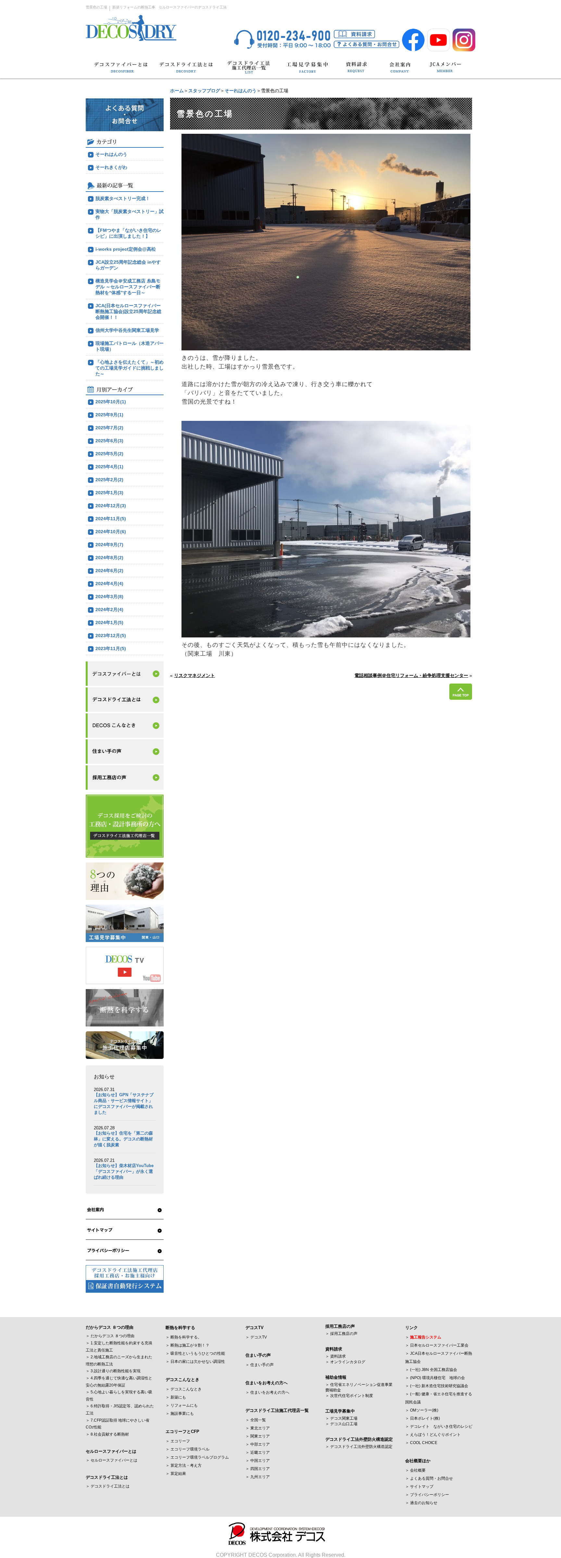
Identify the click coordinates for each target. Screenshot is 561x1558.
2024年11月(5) (110, 518)
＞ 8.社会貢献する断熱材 (107, 1434)
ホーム (177, 90)
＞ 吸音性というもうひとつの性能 (195, 1353)
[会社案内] (400, 70)
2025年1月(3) (109, 492)
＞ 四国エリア (257, 1468)
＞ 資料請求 (335, 1356)
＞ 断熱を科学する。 (184, 1337)
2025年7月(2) (109, 427)
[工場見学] (307, 70)
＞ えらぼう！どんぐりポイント (433, 1434)
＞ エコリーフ (178, 1441)
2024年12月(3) (110, 505)
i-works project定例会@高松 (125, 249)
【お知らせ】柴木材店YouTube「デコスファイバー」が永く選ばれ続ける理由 (124, 1171)
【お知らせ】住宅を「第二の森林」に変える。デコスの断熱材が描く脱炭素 (123, 1139)
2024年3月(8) (109, 596)
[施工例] (125, 725)
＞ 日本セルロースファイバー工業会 (436, 1345)
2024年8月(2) (109, 557)
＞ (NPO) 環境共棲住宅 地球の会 (435, 1378)
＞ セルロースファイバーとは (111, 1460)
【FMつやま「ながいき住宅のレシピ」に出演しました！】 (128, 233)
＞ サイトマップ (419, 1486)
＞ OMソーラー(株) (421, 1410)
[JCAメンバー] (445, 70)
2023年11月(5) (110, 648)
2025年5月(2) (109, 453)
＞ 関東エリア (257, 1436)
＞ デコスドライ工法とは (108, 1486)
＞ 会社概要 (415, 1470)
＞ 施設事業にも (180, 1413)
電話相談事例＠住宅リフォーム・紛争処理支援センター (411, 675)
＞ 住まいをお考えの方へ (267, 1392)
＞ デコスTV (256, 1337)
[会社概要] (125, 1209)
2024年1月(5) (109, 622)
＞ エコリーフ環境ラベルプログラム (197, 1457)
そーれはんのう (240, 90)
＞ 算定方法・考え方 (184, 1465)
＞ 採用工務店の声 (341, 1333)
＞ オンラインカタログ (345, 1362)
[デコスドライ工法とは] (186, 70)
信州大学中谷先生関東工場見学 (127, 330)
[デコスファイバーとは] (121, 70)
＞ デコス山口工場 (341, 1424)
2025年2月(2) (109, 479)
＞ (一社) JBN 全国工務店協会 (431, 1369)
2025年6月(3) (109, 440)
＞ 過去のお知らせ (421, 1503)
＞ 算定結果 (176, 1473)
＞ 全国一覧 (255, 1420)
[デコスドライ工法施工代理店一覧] (248, 70)
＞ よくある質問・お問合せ (429, 1478)
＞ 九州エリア (257, 1477)
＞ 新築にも (176, 1397)
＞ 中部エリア (257, 1444)
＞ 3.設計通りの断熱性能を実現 (113, 1371)
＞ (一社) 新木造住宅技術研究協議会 (436, 1386)
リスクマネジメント (194, 675)
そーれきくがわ (111, 167)
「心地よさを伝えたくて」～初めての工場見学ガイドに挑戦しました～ (129, 367)
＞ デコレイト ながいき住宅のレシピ (438, 1426)
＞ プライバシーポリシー (427, 1494)
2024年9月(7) (109, 544)
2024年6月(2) (109, 570)
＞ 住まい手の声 (259, 1365)
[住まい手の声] (125, 751)
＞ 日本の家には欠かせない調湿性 (195, 1361)
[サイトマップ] (125, 1230)
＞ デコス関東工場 (341, 1418)
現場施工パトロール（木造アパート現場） (129, 346)
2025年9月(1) (109, 414)
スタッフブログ (204, 90)
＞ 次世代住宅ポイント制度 (349, 1395)
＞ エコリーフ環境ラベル (187, 1449)
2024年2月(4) (109, 609)
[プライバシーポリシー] (125, 1250)
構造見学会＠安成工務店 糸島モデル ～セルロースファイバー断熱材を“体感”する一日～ (127, 286)
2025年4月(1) (109, 466)
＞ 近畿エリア (257, 1452)
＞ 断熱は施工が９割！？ (187, 1345)
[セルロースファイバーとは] (125, 673)
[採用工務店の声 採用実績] (125, 777)
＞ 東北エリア (257, 1428)
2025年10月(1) (110, 401)
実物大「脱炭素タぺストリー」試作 (129, 214)
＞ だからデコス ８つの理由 (110, 1336)
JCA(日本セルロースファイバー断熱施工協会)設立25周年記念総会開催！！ (128, 311)
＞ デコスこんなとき (184, 1389)
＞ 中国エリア (257, 1460)
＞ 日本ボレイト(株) (422, 1418)
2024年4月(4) (109, 583)
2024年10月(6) (110, 531)
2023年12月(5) (110, 635)
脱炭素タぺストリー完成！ (122, 198)
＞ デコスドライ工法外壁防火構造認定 (359, 1446)
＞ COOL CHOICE (421, 1442)
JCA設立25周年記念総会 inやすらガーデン (128, 264)
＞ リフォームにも (182, 1405)
